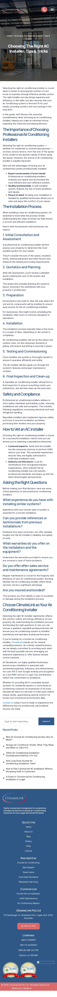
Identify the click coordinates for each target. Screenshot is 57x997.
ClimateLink (17, 642)
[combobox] (20, 721)
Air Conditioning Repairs (28, 903)
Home (9, 36)
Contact (28, 851)
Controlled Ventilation (28, 877)
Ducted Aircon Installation (28, 893)
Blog (28, 836)
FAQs (28, 846)
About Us (28, 831)
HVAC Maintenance (28, 898)
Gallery (28, 841)
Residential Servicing (28, 882)
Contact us (8, 702)
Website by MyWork (21, 988)
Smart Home (28, 872)
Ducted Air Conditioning (28, 862)
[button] (52, 9)
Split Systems (28, 867)
